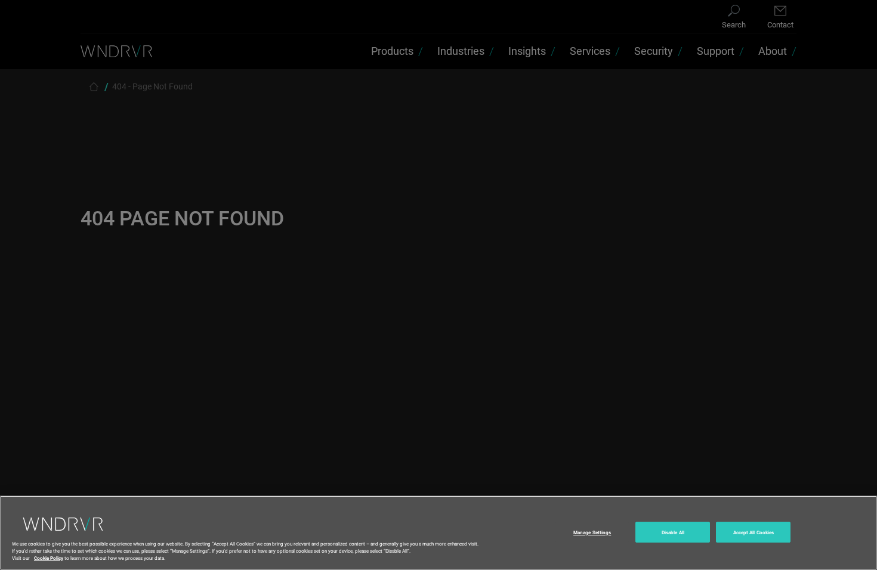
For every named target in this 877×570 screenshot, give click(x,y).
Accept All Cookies (753, 532)
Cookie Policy (48, 557)
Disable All (673, 532)
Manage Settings (592, 532)
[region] (438, 532)
